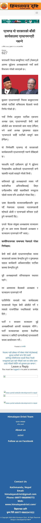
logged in (17, 369)
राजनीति (23, 346)
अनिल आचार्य (20, 424)
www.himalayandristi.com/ (20, 504)
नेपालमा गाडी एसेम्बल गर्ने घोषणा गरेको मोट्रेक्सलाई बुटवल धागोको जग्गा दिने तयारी (20, 353)
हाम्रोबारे (20, 435)
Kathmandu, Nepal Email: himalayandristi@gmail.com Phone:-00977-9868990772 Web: (20, 494)
